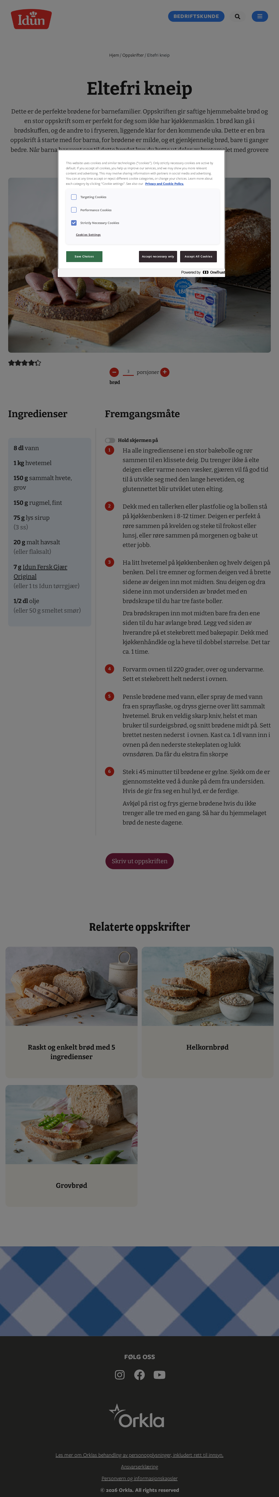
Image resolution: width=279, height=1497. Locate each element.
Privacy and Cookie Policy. (164, 183)
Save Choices (84, 256)
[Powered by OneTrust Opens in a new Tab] (201, 273)
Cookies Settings (88, 234)
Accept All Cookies (198, 256)
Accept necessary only (158, 256)
